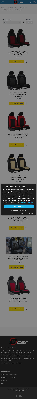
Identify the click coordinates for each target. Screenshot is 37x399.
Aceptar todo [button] (19, 206)
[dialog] (18, 199)
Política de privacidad (26, 202)
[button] (18, 211)
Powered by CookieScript (27, 213)
